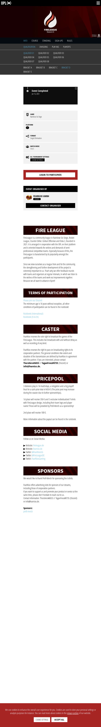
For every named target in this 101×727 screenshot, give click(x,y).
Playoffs (67, 46)
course (35, 40)
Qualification (29, 46)
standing (46, 40)
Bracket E (27, 71)
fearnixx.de (37, 448)
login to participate (50, 174)
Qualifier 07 (28, 61)
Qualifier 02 (43, 53)
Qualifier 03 (58, 53)
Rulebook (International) (33, 313)
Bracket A (27, 67)
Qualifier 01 (28, 53)
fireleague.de (38, 445)
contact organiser (50, 205)
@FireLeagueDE (38, 455)
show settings (37, 160)
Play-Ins (55, 46)
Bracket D (66, 67)
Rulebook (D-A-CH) (31, 317)
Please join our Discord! (32, 300)
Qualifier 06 (58, 57)
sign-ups (59, 40)
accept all (59, 719)
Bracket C (53, 67)
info (25, 40)
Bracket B (40, 67)
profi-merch (28, 511)
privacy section (73, 713)
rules (69, 40)
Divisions (44, 46)
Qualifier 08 (43, 61)
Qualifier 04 (28, 57)
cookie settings (42, 719)
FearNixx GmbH (41, 196)
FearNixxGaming (38, 458)
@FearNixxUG (37, 452)
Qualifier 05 (43, 57)
